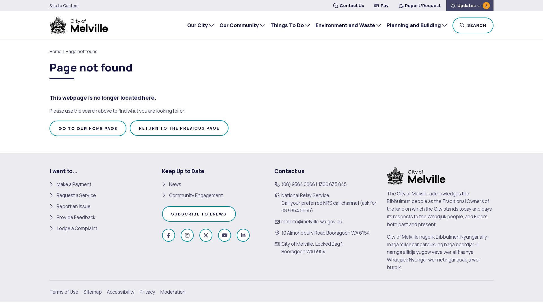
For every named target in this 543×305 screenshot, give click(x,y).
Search (480, 25)
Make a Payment (74, 184)
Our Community (239, 25)
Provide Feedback (76, 217)
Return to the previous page (179, 128)
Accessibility (121, 292)
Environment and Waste (345, 25)
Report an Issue (73, 206)
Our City (197, 25)
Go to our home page (88, 128)
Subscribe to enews (199, 214)
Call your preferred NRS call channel (320, 203)
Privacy (147, 292)
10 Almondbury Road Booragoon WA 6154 (325, 233)
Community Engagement (196, 195)
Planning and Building (414, 25)
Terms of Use (63, 292)
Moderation (173, 292)
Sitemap (92, 292)
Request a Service (76, 195)
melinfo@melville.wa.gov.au (311, 221)
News (175, 184)
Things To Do (287, 25)
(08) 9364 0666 (298, 184)
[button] (470, 5)
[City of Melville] (78, 25)
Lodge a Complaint (77, 228)
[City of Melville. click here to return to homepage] (416, 175)
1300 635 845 (332, 184)
